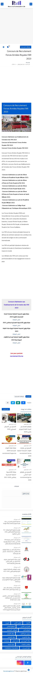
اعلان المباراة (16, 319)
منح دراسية (11, 644)
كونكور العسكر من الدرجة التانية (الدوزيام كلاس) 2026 (25, 429)
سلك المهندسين (25, 641)
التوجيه (7, 623)
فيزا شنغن (15, 641)
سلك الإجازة (10, 633)
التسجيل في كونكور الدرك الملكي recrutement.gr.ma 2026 (25, 476)
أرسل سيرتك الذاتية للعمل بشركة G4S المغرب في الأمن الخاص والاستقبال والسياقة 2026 (12, 562)
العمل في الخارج (25, 626)
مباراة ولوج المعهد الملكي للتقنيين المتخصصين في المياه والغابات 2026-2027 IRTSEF (11, 598)
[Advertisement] (16, 26)
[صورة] (26, 521)
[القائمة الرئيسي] (31, 4)
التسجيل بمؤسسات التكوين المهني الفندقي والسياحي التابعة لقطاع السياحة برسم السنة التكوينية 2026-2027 (11, 608)
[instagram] (20, 663)
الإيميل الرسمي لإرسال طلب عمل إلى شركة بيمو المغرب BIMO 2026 (11, 589)
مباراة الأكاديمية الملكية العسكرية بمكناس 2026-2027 (10, 475)
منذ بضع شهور (27, 424)
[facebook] (27, 663)
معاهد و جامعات (25, 644)
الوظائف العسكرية (25, 47)
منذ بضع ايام (16, 519)
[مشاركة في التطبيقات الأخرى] (8, 402)
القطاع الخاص (11, 626)
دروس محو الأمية (25, 633)
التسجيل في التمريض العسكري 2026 (10, 427)
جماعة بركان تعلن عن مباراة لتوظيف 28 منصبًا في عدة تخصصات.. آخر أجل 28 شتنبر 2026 (11, 552)
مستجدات (6, 641)
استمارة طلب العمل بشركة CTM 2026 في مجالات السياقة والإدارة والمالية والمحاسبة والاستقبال (12, 542)
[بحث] (2, 4)
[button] (23, 402)
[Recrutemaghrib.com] (17, 4)
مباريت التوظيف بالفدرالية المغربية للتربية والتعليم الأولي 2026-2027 (11, 570)
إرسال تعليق (26, 493)
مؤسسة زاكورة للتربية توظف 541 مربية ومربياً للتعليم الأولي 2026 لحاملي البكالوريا (11, 532)
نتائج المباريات (26, 648)
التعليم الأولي (17, 623)
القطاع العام (26, 630)
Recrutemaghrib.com (8, 671)
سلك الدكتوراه (26, 637)
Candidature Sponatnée (11, 648)
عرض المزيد (6, 409)
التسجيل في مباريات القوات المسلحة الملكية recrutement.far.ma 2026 (24, 452)
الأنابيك (28, 623)
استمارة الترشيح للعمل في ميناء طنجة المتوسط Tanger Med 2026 (11, 523)
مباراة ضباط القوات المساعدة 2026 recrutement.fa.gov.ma (9, 451)
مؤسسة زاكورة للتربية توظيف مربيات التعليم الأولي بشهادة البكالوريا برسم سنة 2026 (11, 580)
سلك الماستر (11, 637)
